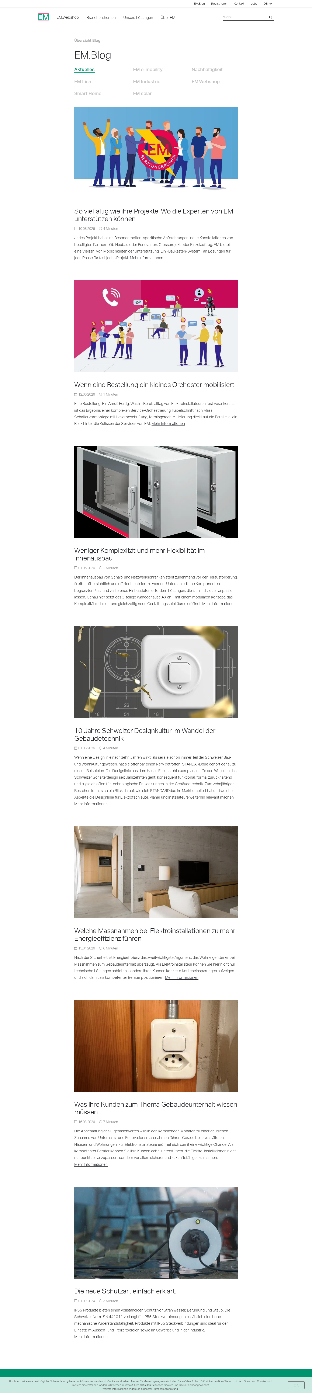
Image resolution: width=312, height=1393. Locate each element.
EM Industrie (146, 81)
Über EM (168, 17)
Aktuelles (84, 69)
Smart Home (87, 93)
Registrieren (219, 3)
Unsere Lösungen (138, 17)
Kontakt (239, 3)
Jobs (254, 3)
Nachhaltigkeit (207, 69)
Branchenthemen (101, 17)
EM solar (142, 93)
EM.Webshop (67, 17)
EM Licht (83, 81)
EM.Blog (199, 3)
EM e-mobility (148, 69)
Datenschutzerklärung (165, 1388)
